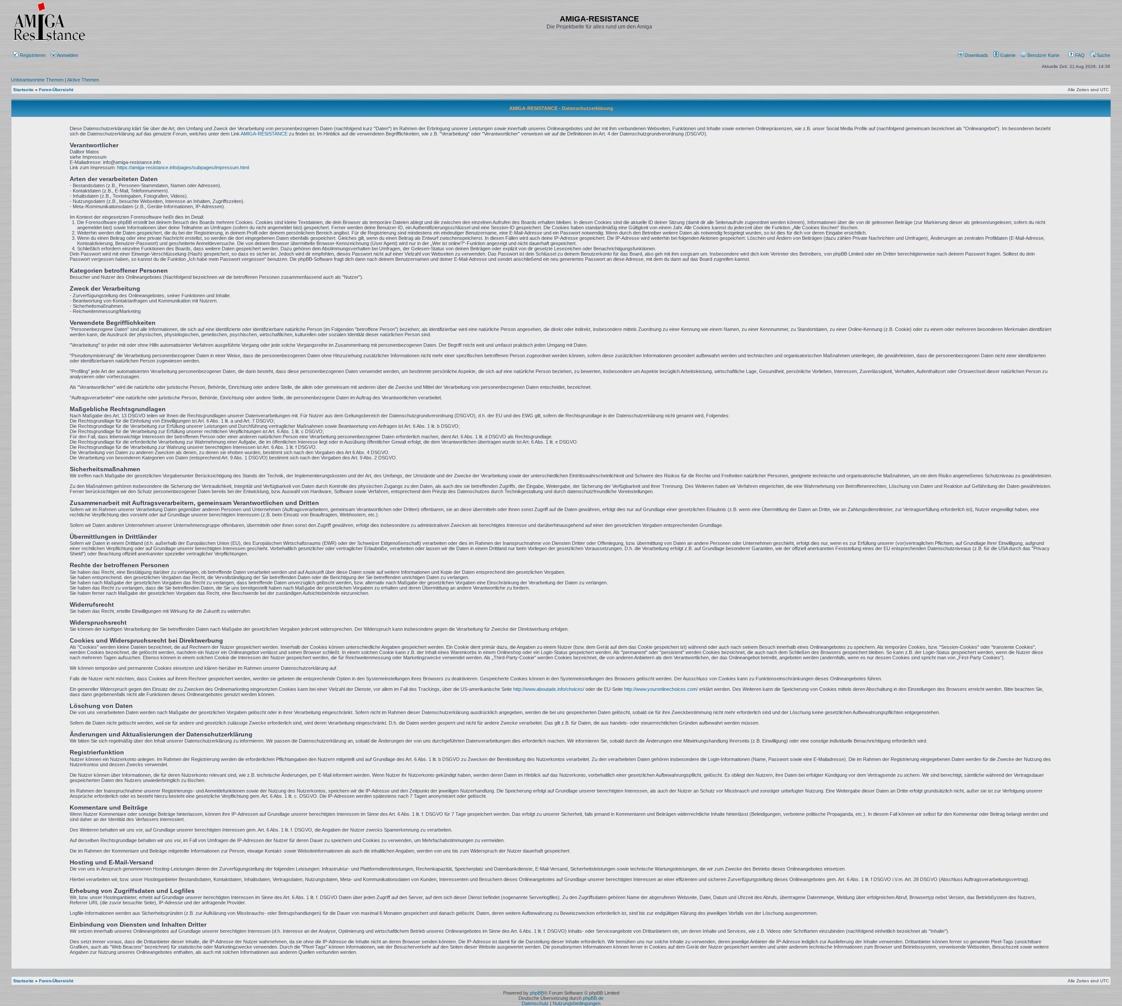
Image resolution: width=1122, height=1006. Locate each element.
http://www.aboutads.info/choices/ (548, 689)
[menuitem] (974, 55)
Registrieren (32, 55)
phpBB (537, 992)
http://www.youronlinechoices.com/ (661, 689)
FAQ (1079, 55)
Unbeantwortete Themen (37, 79)
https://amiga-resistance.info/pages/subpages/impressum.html (183, 167)
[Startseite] (49, 40)
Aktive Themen (83, 79)
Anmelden (67, 55)
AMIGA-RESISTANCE (264, 133)
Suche (1102, 55)
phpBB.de (593, 998)
